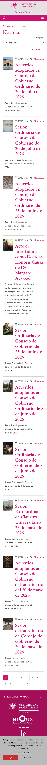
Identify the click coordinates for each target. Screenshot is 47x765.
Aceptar (10, 758)
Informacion (11, 26)
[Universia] (23, 727)
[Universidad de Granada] (23, 5)
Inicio (4, 26)
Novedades (39, 59)
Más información (24, 752)
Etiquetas (40, 38)
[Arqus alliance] (23, 719)
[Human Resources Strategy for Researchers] (23, 734)
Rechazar (27, 758)
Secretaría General (23, 12)
